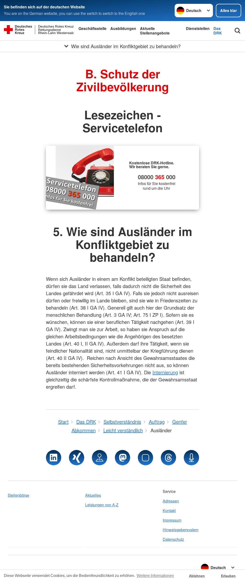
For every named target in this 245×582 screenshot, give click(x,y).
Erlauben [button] (228, 576)
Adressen (171, 501)
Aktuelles (93, 495)
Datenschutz (173, 539)
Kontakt (169, 510)
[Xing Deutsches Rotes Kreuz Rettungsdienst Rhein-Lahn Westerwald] (76, 457)
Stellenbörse (18, 495)
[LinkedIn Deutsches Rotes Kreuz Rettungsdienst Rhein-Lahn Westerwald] (53, 457)
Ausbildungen (123, 28)
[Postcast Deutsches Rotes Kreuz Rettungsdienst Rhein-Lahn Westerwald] (191, 457)
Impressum (172, 520)
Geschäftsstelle (92, 28)
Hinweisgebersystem (180, 529)
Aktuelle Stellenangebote (155, 31)
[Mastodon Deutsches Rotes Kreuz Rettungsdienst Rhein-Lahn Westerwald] (122, 457)
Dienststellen (198, 28)
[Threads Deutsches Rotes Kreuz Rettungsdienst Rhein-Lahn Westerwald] (168, 457)
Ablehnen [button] (197, 576)
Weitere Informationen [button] (155, 576)
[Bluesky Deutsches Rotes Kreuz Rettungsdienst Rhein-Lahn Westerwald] (145, 457)
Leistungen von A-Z (101, 504)
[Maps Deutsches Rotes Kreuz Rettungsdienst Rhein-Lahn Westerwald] (99, 457)
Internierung (165, 372)
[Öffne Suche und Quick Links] (237, 31)
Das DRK (217, 31)
